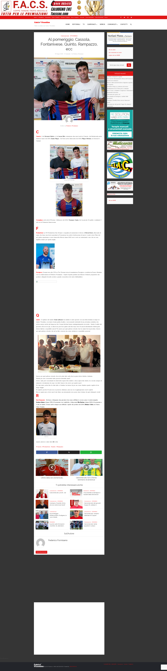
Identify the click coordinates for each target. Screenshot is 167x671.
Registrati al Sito (111, 194)
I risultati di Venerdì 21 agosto (114, 76)
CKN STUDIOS (73, 666)
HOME (68, 24)
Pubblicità (130, 664)
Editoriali (76, 24)
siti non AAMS (112, 200)
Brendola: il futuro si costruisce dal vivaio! (117, 86)
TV (84, 24)
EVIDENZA (73, 36)
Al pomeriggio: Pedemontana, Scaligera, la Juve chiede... (58, 515)
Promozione (48, 17)
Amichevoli (86, 490)
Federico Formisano (78, 54)
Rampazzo (60, 447)
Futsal (106, 17)
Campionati (91, 24)
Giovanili (82, 17)
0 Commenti (67, 54)
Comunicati (112, 24)
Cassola (39, 447)
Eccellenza (41, 17)
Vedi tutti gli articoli (41, 552)
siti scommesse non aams (115, 52)
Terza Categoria (75, 17)
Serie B (102, 24)
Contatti (123, 24)
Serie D (35, 17)
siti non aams (112, 49)
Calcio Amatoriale (99, 17)
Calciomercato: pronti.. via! (58, 492)
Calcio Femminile (89, 17)
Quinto (54, 447)
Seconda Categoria (65, 17)
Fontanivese (46, 447)
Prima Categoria (56, 17)
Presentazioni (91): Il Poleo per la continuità (118, 88)
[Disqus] (69, 578)
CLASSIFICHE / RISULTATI (110, 664)
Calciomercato (65, 36)
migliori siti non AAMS (114, 55)
